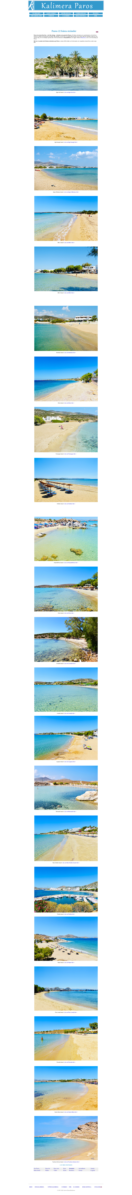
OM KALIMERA (39, 1187)
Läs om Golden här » (69, 503)
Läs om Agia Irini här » (70, 92)
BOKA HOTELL (86, 1187)
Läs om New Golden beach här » (70, 862)
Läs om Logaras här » (70, 761)
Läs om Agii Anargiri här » (71, 142)
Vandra (92, 1168)
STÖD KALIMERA (53, 1187)
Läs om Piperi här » (69, 962)
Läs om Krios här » (69, 613)
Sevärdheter (82, 1168)
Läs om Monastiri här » (70, 811)
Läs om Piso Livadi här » (70, 1012)
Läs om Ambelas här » (70, 352)
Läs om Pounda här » (69, 1062)
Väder (55, 1170)
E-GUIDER (76, 1187)
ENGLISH (97, 1187)
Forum (80, 1170)
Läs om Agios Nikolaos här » (71, 192)
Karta (64, 1170)
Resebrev (71, 1170)
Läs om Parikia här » (69, 914)
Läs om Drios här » (69, 403)
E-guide (93, 1170)
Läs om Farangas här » (70, 454)
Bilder (47, 1170)
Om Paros (36, 1168)
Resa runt (56, 1168)
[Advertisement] (66, 23)
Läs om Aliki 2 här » (69, 292)
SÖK (70, 1187)
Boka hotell (37, 1170)
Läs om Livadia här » (69, 713)
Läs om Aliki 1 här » (69, 242)
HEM (30, 1187)
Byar (64, 1168)
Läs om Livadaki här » (70, 663)
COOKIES (64, 1187)
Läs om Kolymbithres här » (71, 562)
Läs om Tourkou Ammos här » (72, 1162)
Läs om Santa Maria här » (70, 1112)
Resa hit (47, 1168)
